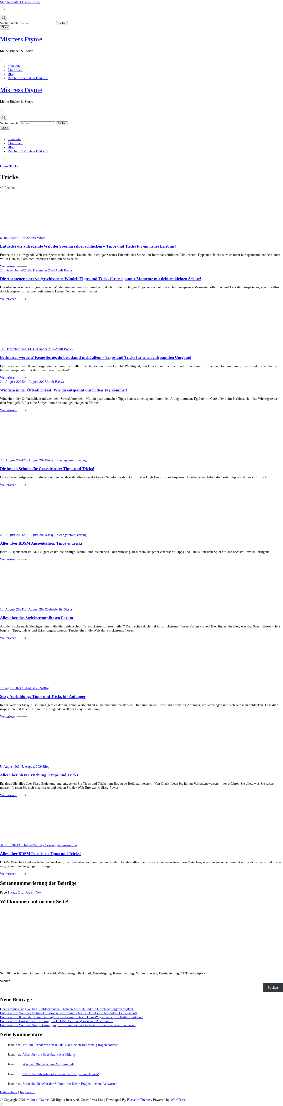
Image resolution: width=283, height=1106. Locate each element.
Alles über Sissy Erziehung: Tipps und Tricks (39, 775)
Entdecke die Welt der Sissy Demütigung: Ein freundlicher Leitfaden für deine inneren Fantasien (68, 1025)
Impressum (27, 1092)
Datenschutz (8, 1092)
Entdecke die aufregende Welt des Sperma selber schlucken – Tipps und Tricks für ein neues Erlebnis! (88, 246)
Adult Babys (64, 270)
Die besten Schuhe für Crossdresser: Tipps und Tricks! (47, 468)
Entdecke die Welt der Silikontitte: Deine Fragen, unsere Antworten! (70, 1084)
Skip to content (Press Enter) (20, 2)
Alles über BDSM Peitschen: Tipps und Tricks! (40, 853)
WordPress (178, 1100)
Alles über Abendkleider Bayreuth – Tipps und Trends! (60, 1074)
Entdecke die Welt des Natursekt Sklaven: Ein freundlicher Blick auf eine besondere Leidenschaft (68, 1013)
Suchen (5, 981)
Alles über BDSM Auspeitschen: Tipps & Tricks (41, 543)
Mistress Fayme (21, 39)
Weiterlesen (8, 266)
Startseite (14, 66)
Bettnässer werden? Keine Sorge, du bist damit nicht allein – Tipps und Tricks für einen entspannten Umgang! (95, 357)
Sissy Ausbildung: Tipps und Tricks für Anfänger (42, 696)
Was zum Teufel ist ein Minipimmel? (49, 1064)
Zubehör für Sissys (59, 609)
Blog (11, 74)
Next (39, 892)
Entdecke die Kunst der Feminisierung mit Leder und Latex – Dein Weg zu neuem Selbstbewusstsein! (71, 1017)
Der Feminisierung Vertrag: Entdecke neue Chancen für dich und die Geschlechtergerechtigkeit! (67, 1009)
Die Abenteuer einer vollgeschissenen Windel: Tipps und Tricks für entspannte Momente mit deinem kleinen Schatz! (100, 278)
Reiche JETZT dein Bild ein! (28, 78)
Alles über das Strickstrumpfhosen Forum (36, 618)
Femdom (39, 238)
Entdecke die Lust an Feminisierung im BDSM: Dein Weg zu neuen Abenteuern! (56, 1021)
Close (5, 27)
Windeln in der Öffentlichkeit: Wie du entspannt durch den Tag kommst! (63, 390)
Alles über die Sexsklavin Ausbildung (48, 1054)
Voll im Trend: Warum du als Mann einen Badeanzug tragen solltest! (71, 1045)
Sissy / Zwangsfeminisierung (66, 460)
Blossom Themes (139, 1100)
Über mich (15, 70)
